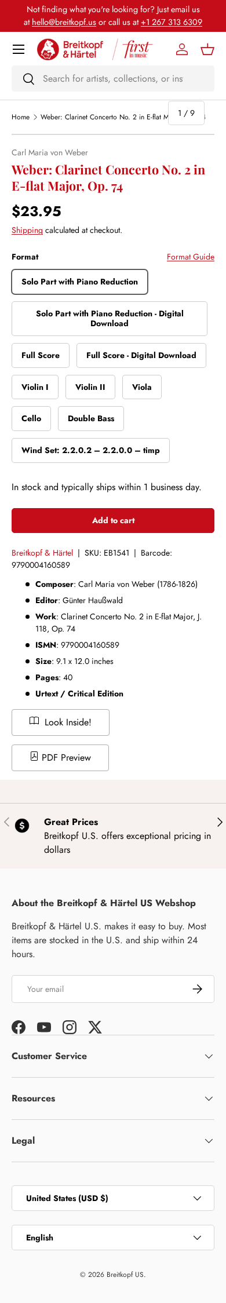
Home (21, 117)
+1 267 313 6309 (171, 22)
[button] (207, 49)
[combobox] (113, 78)
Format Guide (190, 256)
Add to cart (113, 520)
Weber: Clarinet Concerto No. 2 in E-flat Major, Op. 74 (123, 117)
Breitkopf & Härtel (42, 553)
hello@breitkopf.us (64, 22)
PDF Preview (65, 757)
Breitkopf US (125, 1274)
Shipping (27, 230)
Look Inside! (67, 722)
